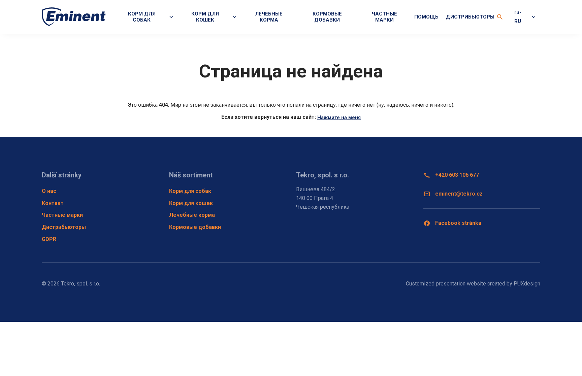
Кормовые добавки (327, 17)
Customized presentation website (446, 283)
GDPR (49, 239)
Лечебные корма (269, 17)
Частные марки (384, 17)
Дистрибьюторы (470, 17)
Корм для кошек (191, 203)
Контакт (53, 203)
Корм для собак (190, 191)
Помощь (426, 17)
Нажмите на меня (339, 117)
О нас (49, 191)
